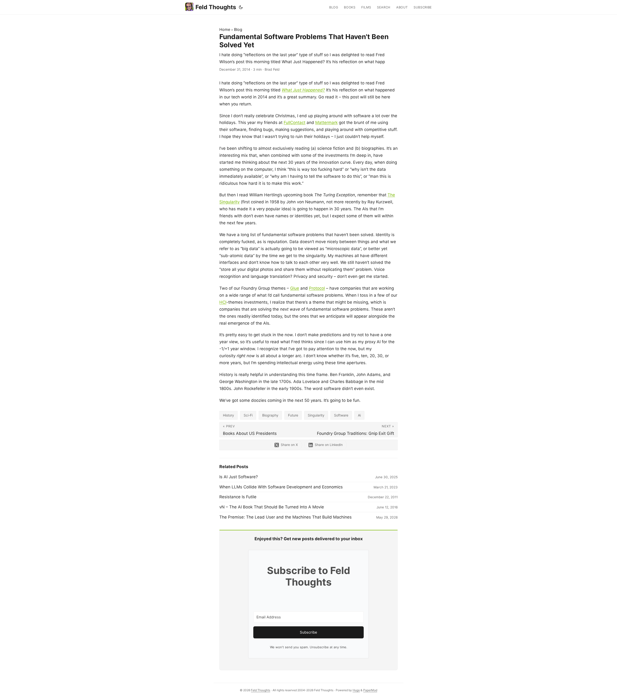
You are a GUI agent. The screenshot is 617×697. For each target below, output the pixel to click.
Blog (238, 29)
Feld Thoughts (215, 7)
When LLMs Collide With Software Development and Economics (281, 487)
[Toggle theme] (241, 7)
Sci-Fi (248, 415)
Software (341, 415)
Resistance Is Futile (237, 496)
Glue (294, 288)
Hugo (356, 690)
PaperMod (370, 690)
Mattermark (326, 122)
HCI (222, 302)
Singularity (316, 415)
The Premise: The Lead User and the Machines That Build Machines (285, 517)
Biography (270, 415)
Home (224, 29)
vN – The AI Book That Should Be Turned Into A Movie (271, 507)
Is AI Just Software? (238, 476)
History (228, 415)
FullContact (294, 122)
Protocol (317, 288)
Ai (359, 415)
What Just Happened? (303, 90)
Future (293, 415)
